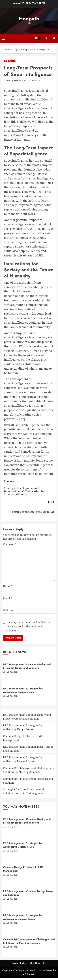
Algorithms (35, 963)
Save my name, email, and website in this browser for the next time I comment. (28, 626)
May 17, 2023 (12, 672)
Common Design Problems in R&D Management (23, 869)
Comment (9, 544)
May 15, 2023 (20, 81)
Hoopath (29, 18)
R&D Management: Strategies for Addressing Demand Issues (23, 917)
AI (5, 61)
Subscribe (54, 38)
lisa (8, 81)
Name (7, 586)
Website (8, 610)
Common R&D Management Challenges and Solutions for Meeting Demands (29, 941)
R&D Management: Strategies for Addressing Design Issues (23, 690)
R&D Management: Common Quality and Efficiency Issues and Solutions (27, 666)
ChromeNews (45, 970)
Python (12, 61)
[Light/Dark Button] (38, 38)
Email (7, 598)
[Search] (46, 38)
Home (14, 963)
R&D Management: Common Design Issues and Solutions (28, 893)
